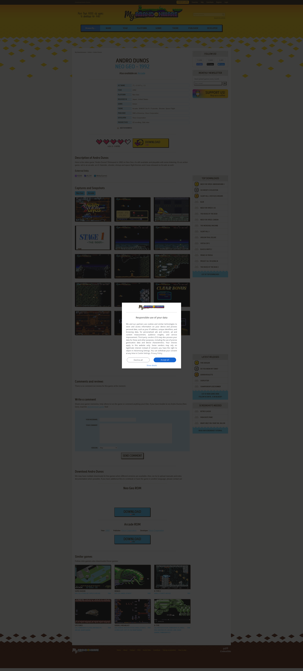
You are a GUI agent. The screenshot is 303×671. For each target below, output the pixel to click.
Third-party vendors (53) (148, 337)
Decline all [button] (138, 360)
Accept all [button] (165, 360)
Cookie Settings (144, 353)
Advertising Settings (142, 350)
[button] (151, 365)
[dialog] (151, 335)
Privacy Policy (156, 353)
